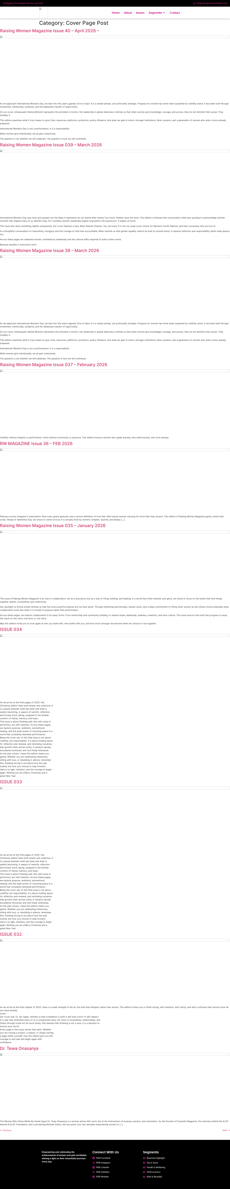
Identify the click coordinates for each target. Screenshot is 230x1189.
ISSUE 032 (11, 934)
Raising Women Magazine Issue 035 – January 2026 (53, 525)
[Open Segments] (164, 13)
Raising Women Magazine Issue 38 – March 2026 (49, 250)
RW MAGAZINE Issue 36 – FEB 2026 (36, 443)
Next (226, 1130)
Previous (5, 1130)
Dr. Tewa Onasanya (19, 1048)
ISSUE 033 (11, 781)
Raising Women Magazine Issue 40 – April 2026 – (49, 30)
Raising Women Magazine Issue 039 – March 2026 (51, 144)
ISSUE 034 (11, 629)
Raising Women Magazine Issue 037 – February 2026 (53, 364)
